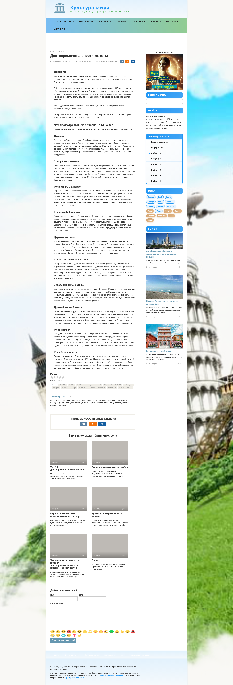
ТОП (122, 388)
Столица (112, 388)
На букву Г (155, 21)
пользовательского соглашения (110, 675)
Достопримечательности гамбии (110, 467)
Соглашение (109, 655)
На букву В (139, 21)
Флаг (130, 388)
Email (81, 595)
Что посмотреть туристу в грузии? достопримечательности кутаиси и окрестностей (65, 564)
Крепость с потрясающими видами (107, 515)
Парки (92, 388)
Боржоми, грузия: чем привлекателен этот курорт (65, 515)
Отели (95, 560)
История (171, 206)
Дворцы (108, 385)
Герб (72, 385)
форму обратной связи (75, 678)
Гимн (80, 385)
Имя (52, 595)
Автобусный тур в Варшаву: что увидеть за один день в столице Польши (161, 254)
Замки (118, 385)
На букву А (105, 21)
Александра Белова (59, 397)
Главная (56, 655)
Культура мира (89, 7)
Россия (102, 388)
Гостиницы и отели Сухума (158, 351)
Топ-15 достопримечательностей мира (67, 468)
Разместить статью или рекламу (135, 655)
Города (89, 385)
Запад (128, 385)
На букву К (59, 29)
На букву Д (172, 21)
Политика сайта (91, 655)
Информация (86, 21)
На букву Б (122, 21)
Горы (99, 385)
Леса (65, 388)
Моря (74, 388)
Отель (83, 388)
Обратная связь (72, 655)
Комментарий (56, 603)
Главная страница (63, 21)
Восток (63, 385)
